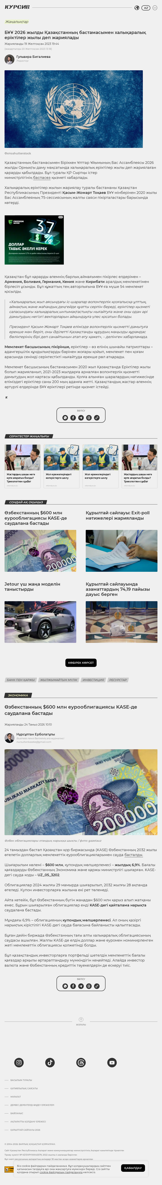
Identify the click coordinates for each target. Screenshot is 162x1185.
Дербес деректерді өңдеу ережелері (32, 1105)
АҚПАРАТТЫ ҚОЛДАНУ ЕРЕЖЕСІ (28, 1122)
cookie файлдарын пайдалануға (61, 1172)
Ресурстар (118, 680)
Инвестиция (93, 680)
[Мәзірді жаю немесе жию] (154, 7)
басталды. (133, 855)
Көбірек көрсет (81, 663)
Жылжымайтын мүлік (59, 680)
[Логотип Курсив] (17, 7)
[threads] (81, 1062)
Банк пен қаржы (21, 680)
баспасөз (42, 178)
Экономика (18, 695)
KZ (146, 8)
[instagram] (19, 1062)
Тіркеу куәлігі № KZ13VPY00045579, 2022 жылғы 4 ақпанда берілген (41, 1155)
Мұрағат (15, 1097)
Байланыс (16, 1113)
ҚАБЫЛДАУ (133, 1168)
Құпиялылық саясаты (24, 1088)
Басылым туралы (21, 1080)
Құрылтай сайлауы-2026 (25, 1130)
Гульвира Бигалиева (33, 57)
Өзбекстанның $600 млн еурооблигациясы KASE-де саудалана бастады (36, 518)
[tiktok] (50, 1062)
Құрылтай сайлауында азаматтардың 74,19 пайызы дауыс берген (118, 589)
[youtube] (112, 1062)
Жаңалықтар (16, 22)
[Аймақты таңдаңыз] (136, 7)
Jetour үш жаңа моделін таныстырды (32, 586)
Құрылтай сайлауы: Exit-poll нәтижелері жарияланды (118, 515)
